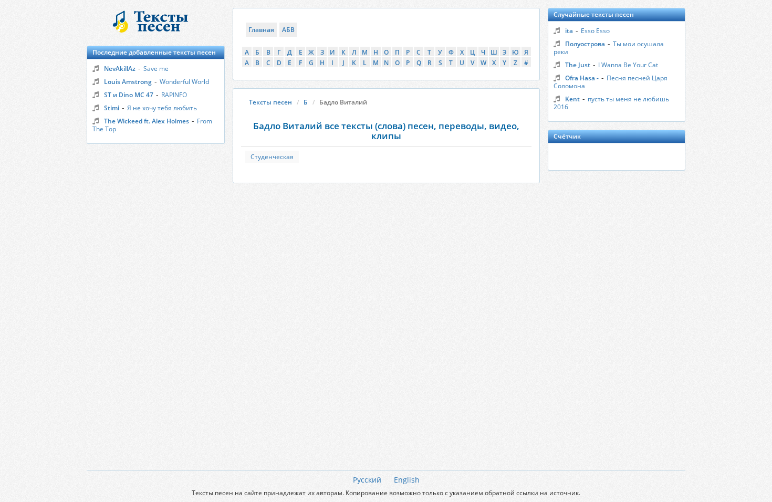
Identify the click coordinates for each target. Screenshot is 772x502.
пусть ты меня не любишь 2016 (611, 103)
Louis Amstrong (128, 81)
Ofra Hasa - (582, 78)
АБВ (288, 29)
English (407, 480)
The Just (577, 64)
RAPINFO (174, 94)
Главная (261, 29)
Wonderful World (184, 81)
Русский (367, 480)
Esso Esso (595, 30)
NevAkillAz (119, 68)
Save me (156, 68)
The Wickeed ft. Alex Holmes (146, 121)
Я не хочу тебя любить (162, 107)
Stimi (111, 107)
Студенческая (272, 156)
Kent (572, 99)
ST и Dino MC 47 (128, 94)
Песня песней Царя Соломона (610, 82)
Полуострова (585, 43)
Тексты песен (270, 102)
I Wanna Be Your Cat (628, 64)
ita (569, 30)
